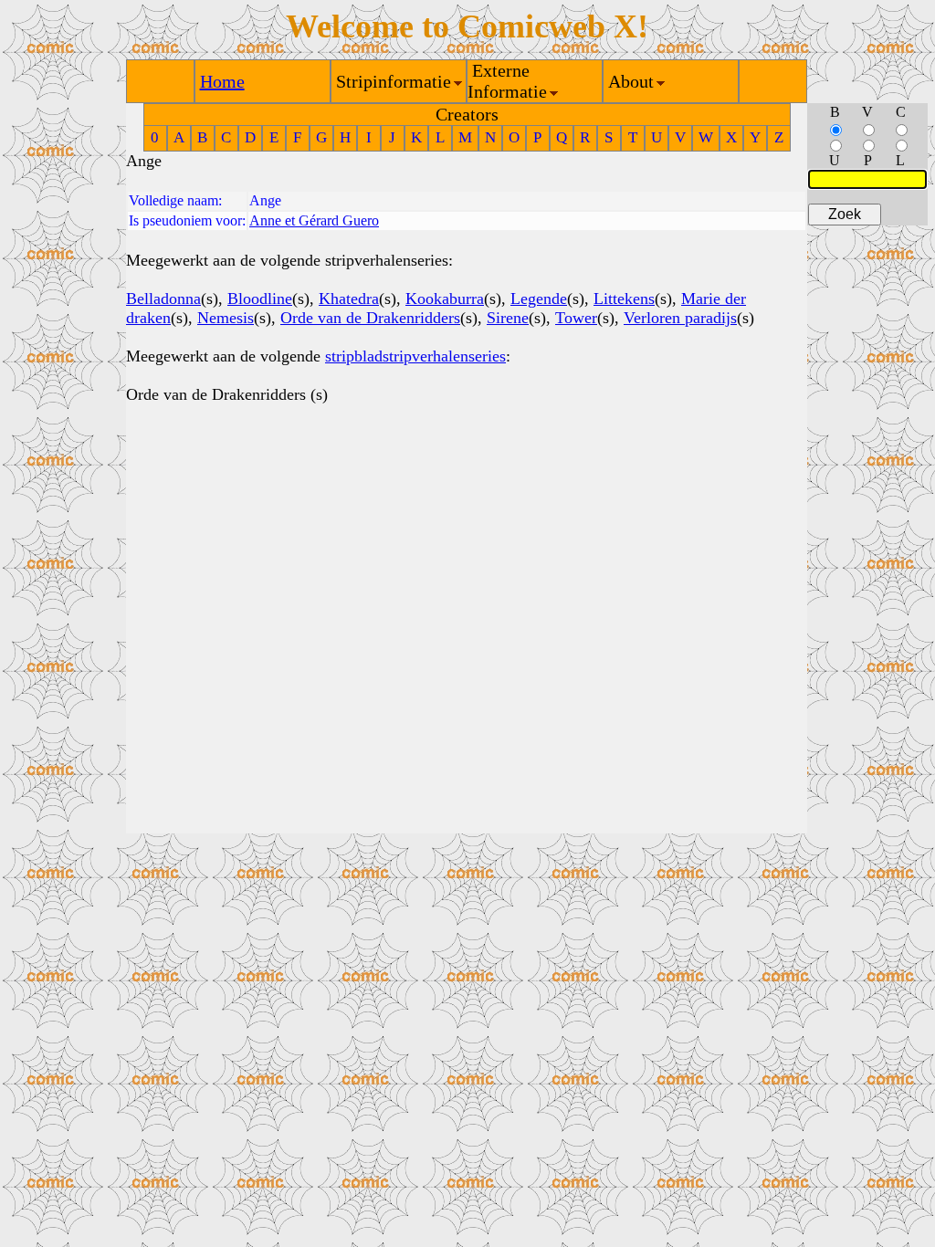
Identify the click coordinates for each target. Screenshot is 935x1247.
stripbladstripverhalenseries (415, 356)
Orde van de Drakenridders (370, 318)
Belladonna (163, 298)
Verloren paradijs (680, 318)
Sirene (508, 318)
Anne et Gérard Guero (314, 220)
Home (222, 81)
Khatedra (349, 298)
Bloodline (259, 298)
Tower (576, 318)
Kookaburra (444, 298)
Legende (538, 298)
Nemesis (225, 318)
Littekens (624, 298)
